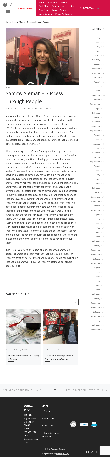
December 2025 (97, 68)
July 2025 (100, 86)
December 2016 (97, 303)
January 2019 (98, 192)
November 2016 (97, 307)
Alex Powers (14, 108)
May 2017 (100, 281)
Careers (47, 411)
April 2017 (100, 285)
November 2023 (97, 126)
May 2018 (100, 228)
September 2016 (97, 316)
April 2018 (100, 232)
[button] (98, 8)
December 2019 (97, 152)
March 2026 (99, 55)
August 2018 (99, 214)
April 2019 (100, 179)
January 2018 (98, 245)
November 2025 (97, 73)
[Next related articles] (75, 302)
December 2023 (97, 121)
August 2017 (99, 267)
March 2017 (99, 289)
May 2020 (100, 148)
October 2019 (98, 157)
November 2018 (97, 201)
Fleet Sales (49, 418)
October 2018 (98, 205)
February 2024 (98, 113)
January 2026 (98, 64)
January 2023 (98, 144)
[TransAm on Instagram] (92, 452)
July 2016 (100, 320)
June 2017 (100, 276)
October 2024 (98, 99)
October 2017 (98, 259)
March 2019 (99, 183)
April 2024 (100, 108)
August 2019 (99, 166)
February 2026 (98, 59)
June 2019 (100, 170)
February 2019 (98, 188)
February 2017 (98, 294)
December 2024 (97, 95)
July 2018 (100, 219)
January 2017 (98, 298)
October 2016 (98, 312)
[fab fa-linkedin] (96, 452)
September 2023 (97, 130)
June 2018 (100, 223)
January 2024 (98, 117)
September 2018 (97, 210)
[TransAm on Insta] (10, 5)
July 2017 (100, 272)
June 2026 (100, 42)
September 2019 (97, 161)
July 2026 (100, 37)
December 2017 (97, 250)
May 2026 (100, 46)
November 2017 (97, 254)
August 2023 (99, 135)
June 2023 (100, 139)
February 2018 (98, 241)
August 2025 (99, 82)
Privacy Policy (63, 453)
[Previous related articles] (68, 302)
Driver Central (51, 425)
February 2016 (98, 325)
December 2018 (97, 197)
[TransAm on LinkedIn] (8, 12)
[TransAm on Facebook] (5, 5)
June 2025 (100, 90)
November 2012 (97, 329)
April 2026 (100, 51)
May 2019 (100, 174)
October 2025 (98, 77)
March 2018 (99, 236)
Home (8, 22)
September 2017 (97, 263)
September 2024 (97, 104)
